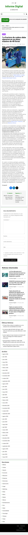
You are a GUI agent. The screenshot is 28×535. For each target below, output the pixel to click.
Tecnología (5, 513)
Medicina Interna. (12, 123)
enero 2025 (5, 402)
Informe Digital (14, 6)
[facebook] (12, 3)
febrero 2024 (5, 432)
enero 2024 (5, 435)
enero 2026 (5, 370)
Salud (4, 34)
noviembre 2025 (6, 375)
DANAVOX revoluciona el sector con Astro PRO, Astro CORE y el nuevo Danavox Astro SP (17, 283)
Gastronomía (5, 483)
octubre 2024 (5, 411)
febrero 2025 (5, 400)
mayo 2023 (5, 457)
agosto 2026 (5, 354)
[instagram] (14, 3)
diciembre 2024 (6, 405)
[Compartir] (11, 188)
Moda (4, 491)
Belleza (4, 464)
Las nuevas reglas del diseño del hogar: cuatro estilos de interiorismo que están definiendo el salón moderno (14, 331)
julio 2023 (5, 451)
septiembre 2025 (6, 381)
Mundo (4, 497)
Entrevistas (5, 481)
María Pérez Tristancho (17, 121)
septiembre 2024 (6, 413)
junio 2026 (5, 359)
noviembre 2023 (6, 440)
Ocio (4, 505)
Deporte (4, 470)
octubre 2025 (5, 378)
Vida (4, 521)
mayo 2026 (5, 362)
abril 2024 (5, 427)
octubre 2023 (5, 443)
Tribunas (4, 516)
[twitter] (15, 3)
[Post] (17, 188)
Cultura (4, 467)
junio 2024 (5, 421)
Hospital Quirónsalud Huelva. (9, 78)
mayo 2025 (5, 392)
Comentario (6, 219)
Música (4, 500)
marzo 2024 (5, 429)
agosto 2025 (5, 383)
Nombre (5, 236)
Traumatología (17, 76)
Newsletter (22, 526)
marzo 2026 (5, 364)
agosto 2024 (5, 416)
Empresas (5, 478)
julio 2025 (5, 386)
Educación (5, 475)
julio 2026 (5, 356)
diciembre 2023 (6, 438)
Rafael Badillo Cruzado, (19, 75)
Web (4, 247)
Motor (4, 494)
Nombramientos (6, 502)
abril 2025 (5, 394)
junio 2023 (5, 454)
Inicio (18, 526)
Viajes (4, 519)
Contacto (21, 528)
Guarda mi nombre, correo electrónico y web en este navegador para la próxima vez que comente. (13, 254)
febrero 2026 (5, 367)
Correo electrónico (7, 241)
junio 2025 (5, 389)
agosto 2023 (5, 448)
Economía (5, 472)
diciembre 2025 (6, 373)
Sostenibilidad (6, 510)
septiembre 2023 (6, 446)
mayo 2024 (5, 424)
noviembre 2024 (6, 408)
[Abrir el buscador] (24, 14)
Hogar (4, 486)
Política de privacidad (21, 530)
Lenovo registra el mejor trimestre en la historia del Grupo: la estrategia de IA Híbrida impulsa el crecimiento (14, 337)
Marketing (5, 489)
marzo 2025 (5, 397)
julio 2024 (5, 419)
